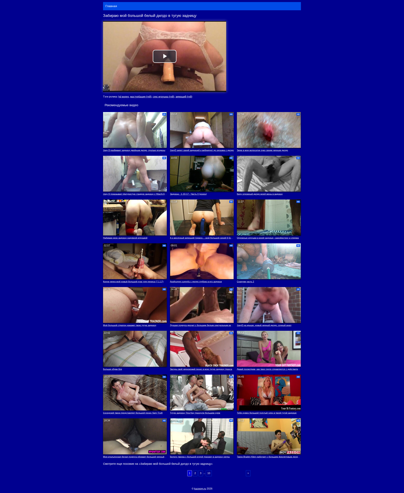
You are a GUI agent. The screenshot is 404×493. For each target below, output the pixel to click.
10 (208, 473)
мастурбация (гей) (141, 96)
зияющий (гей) (183, 96)
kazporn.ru (200, 488)
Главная (111, 6)
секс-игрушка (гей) (163, 96)
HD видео (123, 96)
